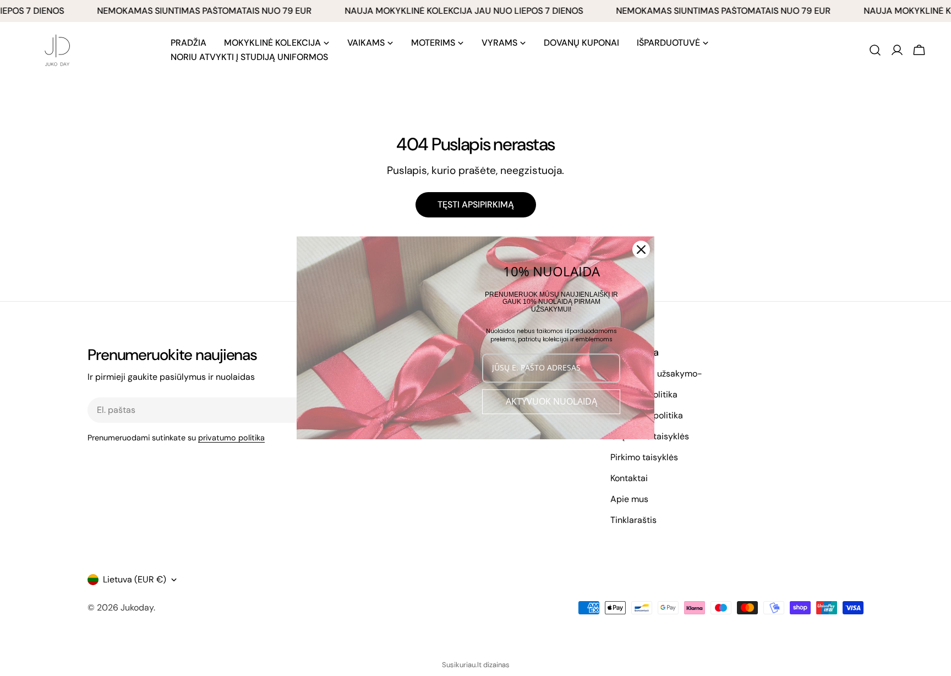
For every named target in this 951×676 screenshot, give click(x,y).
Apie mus (629, 499)
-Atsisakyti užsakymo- (656, 373)
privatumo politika (231, 438)
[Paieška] (875, 50)
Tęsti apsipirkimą (476, 204)
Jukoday (137, 607)
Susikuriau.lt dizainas (476, 664)
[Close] (641, 249)
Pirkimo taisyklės (644, 457)
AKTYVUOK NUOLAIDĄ (551, 401)
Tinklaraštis (633, 520)
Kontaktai (629, 478)
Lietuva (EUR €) (134, 579)
